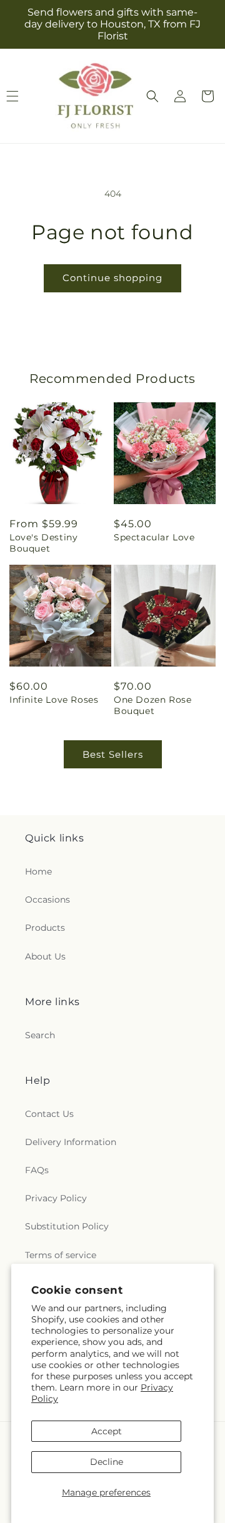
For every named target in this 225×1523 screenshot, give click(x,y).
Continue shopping (112, 278)
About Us (45, 956)
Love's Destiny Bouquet (43, 543)
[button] (152, 96)
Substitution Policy (67, 1226)
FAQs (37, 1170)
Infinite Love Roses (53, 699)
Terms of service (60, 1255)
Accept (106, 1431)
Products (45, 927)
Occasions (47, 899)
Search (40, 1035)
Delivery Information (70, 1142)
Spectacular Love (154, 537)
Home (38, 871)
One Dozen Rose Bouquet (152, 705)
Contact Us (49, 1113)
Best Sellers (112, 754)
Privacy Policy (56, 1198)
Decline (106, 1461)
